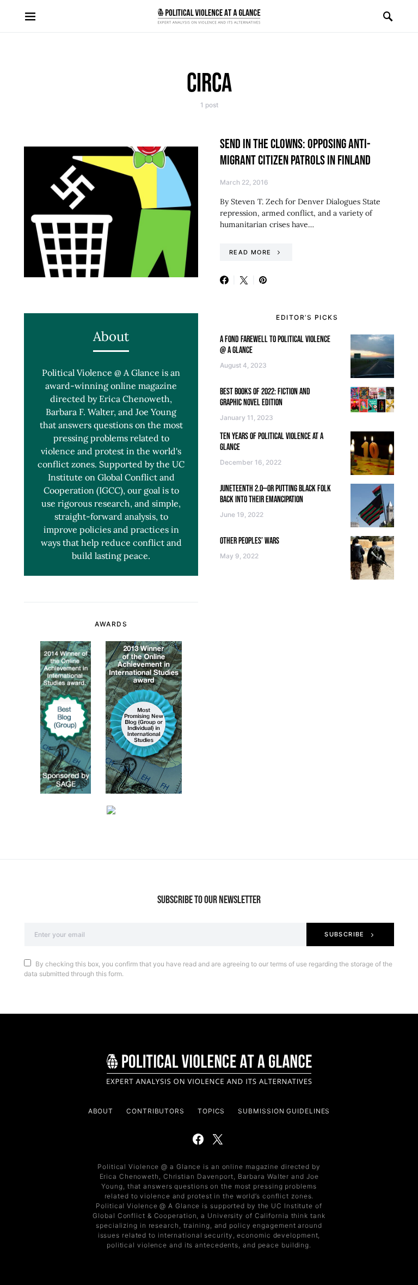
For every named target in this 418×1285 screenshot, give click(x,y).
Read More (250, 252)
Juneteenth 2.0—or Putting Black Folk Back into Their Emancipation (275, 494)
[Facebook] (198, 1139)
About (101, 1111)
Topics (211, 1111)
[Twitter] (217, 1139)
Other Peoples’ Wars (249, 541)
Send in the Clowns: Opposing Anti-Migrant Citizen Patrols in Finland (295, 152)
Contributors (155, 1111)
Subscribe (344, 934)
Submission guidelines (284, 1111)
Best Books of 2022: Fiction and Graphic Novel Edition (265, 397)
